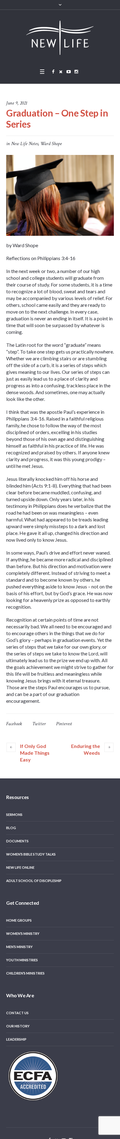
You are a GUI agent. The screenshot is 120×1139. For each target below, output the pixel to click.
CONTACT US (17, 1013)
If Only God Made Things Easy (35, 752)
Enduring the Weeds (85, 749)
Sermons (14, 815)
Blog (11, 828)
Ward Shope (51, 143)
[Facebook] (53, 72)
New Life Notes (24, 143)
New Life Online (20, 867)
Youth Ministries (22, 960)
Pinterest (64, 724)
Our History (18, 1026)
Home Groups (19, 920)
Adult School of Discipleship (34, 881)
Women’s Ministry (22, 933)
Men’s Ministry (19, 947)
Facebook (14, 724)
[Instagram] (76, 72)
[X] (61, 72)
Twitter (39, 724)
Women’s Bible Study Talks (31, 854)
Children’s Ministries (25, 973)
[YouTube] (69, 72)
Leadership (16, 1039)
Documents (17, 841)
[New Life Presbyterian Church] (60, 37)
